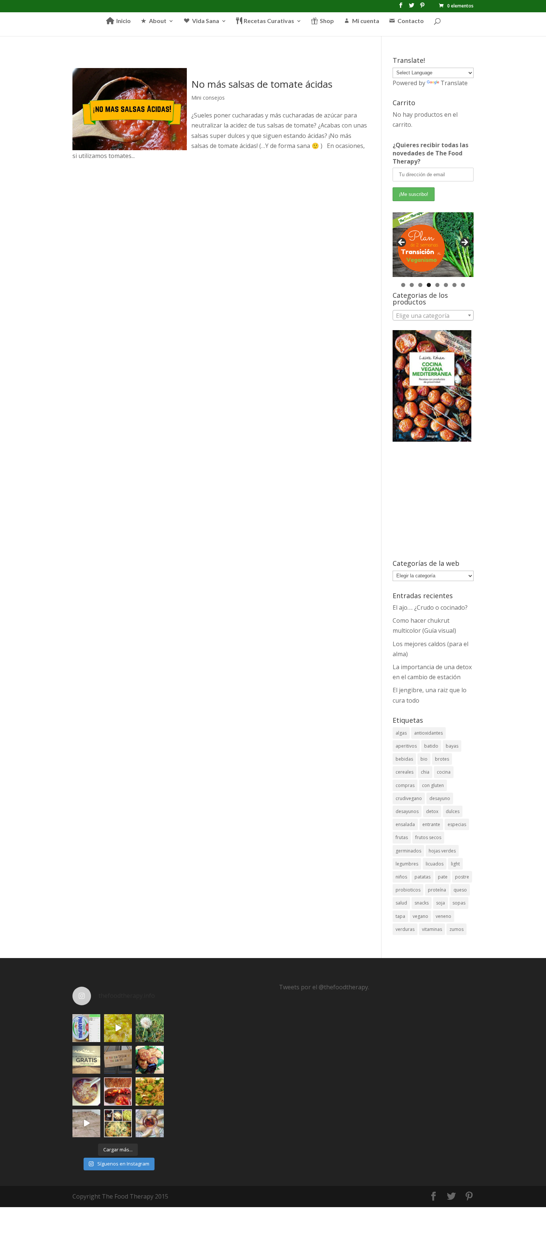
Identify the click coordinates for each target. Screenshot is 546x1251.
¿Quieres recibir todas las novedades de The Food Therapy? (430, 153)
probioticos (408, 890)
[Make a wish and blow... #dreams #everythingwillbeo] (149, 1028)
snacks (422, 903)
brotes (442, 759)
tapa (400, 916)
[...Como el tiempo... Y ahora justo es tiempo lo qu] (86, 1060)
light (455, 864)
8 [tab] (463, 285)
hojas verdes (442, 851)
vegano (420, 916)
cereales (404, 772)
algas (401, 733)
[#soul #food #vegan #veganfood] (118, 1123)
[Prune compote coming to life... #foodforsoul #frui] (118, 1028)
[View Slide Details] (433, 244)
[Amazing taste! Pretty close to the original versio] (86, 1028)
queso (460, 890)
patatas (422, 877)
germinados (408, 851)
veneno (443, 916)
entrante (431, 824)
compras (405, 785)
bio (424, 759)
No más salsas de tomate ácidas (261, 84)
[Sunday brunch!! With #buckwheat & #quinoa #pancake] (118, 1091)
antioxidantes (428, 733)
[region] (433, 244)
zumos (456, 929)
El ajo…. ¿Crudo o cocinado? (430, 607)
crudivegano (409, 798)
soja (440, 903)
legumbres (407, 864)
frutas (402, 837)
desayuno (439, 798)
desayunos (407, 811)
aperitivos (406, 746)
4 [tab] (429, 285)
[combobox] (433, 315)
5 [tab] (437, 285)
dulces (452, 811)
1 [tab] (403, 285)
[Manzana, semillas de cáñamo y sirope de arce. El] (149, 1123)
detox (432, 811)
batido (431, 746)
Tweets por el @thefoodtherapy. (324, 987)
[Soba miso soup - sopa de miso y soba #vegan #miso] (86, 1091)
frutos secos (428, 837)
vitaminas (432, 929)
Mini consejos (208, 97)
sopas (458, 903)
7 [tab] (454, 285)
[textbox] (433, 315)
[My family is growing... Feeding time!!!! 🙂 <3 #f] (86, 1123)
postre (462, 877)
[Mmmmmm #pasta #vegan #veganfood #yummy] (149, 1091)
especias (457, 824)
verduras (405, 929)
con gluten (433, 785)
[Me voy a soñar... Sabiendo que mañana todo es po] (118, 1060)
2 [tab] (412, 285)
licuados (434, 864)
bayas (452, 746)
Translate (454, 83)
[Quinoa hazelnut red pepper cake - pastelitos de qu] (149, 1060)
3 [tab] (420, 285)
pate (443, 877)
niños (401, 877)
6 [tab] (446, 285)
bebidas (404, 759)
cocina (444, 772)
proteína (437, 890)
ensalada (405, 824)
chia (425, 772)
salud (401, 903)
